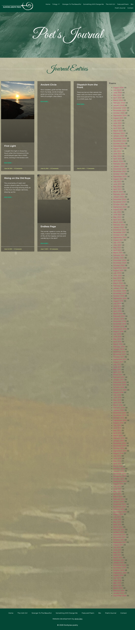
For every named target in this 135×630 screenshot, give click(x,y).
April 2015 (117, 433)
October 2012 (118, 509)
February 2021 (119, 255)
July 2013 (117, 486)
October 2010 (118, 570)
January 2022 (118, 227)
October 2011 (118, 540)
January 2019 (118, 319)
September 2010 (119, 573)
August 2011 (118, 545)
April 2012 (117, 524)
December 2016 (119, 382)
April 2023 (117, 189)
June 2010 (117, 580)
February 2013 (119, 499)
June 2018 (117, 336)
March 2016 (118, 405)
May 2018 (117, 339)
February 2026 (119, 103)
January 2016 (118, 410)
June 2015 (117, 428)
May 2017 (117, 369)
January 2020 (118, 288)
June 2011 (117, 550)
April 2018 (117, 342)
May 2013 (117, 491)
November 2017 (119, 354)
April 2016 (117, 402)
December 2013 (119, 474)
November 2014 (119, 446)
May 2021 (117, 248)
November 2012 (119, 507)
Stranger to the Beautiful (71, 4)
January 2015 (118, 441)
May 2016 (117, 400)
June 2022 (117, 214)
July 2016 (117, 395)
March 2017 (118, 375)
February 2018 (119, 347)
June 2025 (117, 123)
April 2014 (117, 463)
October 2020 (119, 265)
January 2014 (118, 471)
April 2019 (117, 311)
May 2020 (117, 278)
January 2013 (118, 502)
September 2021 (119, 237)
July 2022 (117, 212)
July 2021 (117, 242)
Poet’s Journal (120, 8)
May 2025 (117, 126)
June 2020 (117, 275)
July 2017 (117, 364)
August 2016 (118, 392)
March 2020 (118, 283)
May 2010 (117, 583)
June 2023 (117, 184)
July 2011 (117, 547)
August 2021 (118, 240)
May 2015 (117, 430)
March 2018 (118, 344)
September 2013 (119, 481)
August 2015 (118, 423)
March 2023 (118, 192)
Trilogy (54, 4)
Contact (130, 8)
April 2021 (117, 250)
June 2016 (117, 397)
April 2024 (117, 159)
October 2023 (119, 174)
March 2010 (118, 588)
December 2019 (119, 291)
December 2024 (119, 138)
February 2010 (119, 590)
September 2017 (119, 359)
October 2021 (118, 235)
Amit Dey (78, 619)
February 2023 (119, 194)
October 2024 (119, 143)
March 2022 (118, 222)
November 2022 (119, 202)
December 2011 (119, 535)
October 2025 (119, 113)
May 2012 (117, 522)
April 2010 (117, 585)
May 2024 (117, 156)
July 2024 (117, 151)
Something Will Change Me (93, 4)
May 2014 (117, 461)
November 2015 (119, 415)
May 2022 (117, 217)
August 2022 (118, 209)
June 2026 (117, 93)
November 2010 (119, 568)
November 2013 (119, 476)
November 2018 (119, 324)
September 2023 (120, 176)
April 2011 (117, 555)
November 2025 (119, 110)
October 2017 (118, 357)
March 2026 (118, 100)
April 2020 (117, 281)
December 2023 (119, 169)
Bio (132, 4)
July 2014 (117, 456)
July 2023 (117, 181)
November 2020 (119, 263)
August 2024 (118, 148)
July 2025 (117, 121)
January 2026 (118, 105)
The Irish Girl (110, 4)
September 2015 (119, 420)
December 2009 (119, 596)
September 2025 (120, 115)
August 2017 (118, 362)
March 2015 (118, 436)
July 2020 (117, 273)
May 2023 (117, 187)
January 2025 (118, 136)
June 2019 (117, 306)
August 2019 (118, 301)
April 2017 (117, 372)
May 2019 (117, 308)
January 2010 (118, 593)
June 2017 (117, 367)
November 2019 (119, 293)
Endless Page (48, 226)
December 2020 (119, 260)
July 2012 (117, 517)
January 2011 (118, 563)
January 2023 (118, 197)
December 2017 (119, 352)
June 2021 (117, 245)
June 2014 (117, 458)
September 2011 (119, 542)
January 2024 (118, 166)
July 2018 (117, 334)
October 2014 (118, 448)
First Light (10, 146)
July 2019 (117, 303)
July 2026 (117, 90)
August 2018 (118, 331)
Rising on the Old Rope (17, 178)
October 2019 (118, 296)
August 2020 (118, 270)
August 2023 (118, 179)
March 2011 (117, 557)
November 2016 (119, 385)
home (48, 4)
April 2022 (117, 220)
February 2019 (119, 316)
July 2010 (117, 578)
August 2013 (118, 484)
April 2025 (117, 128)
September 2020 (120, 268)
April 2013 (117, 494)
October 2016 (118, 387)
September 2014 (119, 451)
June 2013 (117, 489)
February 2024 (119, 164)
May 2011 (117, 552)
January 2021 (118, 258)
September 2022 (120, 207)
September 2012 (119, 512)
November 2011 (119, 537)
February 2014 (119, 469)
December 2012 (119, 504)
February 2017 (119, 377)
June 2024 (117, 154)
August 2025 (118, 118)
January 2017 (118, 380)
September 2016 (119, 390)
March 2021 (118, 253)
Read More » (8, 163)
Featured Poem (123, 4)
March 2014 (118, 466)
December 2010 (119, 565)
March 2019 (118, 314)
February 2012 (119, 529)
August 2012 (118, 514)
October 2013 (118, 479)
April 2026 (117, 98)
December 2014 (119, 443)
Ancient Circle (49, 84)
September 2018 (119, 329)
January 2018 (118, 349)
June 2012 (117, 519)
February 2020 (119, 286)
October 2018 (118, 326)
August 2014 (118, 453)
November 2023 (119, 171)
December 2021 (119, 230)
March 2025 (118, 131)
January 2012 (118, 532)
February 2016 (119, 408)
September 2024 (120, 146)
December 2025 (119, 108)
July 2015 (117, 425)
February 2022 (119, 225)
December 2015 (119, 413)
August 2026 (118, 87)
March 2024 (118, 161)
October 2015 (118, 418)
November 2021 (119, 232)
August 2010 (118, 575)
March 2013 (118, 496)
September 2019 (119, 298)
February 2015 (119, 438)
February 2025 (119, 133)
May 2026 (117, 95)
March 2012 (118, 527)
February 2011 (118, 560)
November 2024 (119, 141)
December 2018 (119, 321)
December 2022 (119, 199)
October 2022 (119, 204)
